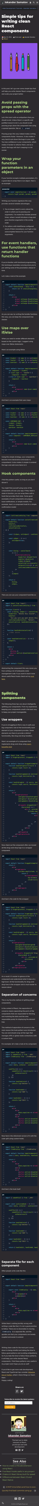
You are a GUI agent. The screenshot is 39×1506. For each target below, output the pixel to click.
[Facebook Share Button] (17, 1391)
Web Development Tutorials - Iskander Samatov (19, 8)
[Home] (2, 3)
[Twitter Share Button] (22, 1391)
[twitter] (22, 1450)
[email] (16, 1450)
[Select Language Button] (3, 1503)
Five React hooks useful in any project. (18, 1471)
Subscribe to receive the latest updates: (19, 1399)
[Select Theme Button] (30, 2)
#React (6, 39)
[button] (37, 2)
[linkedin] (19, 1450)
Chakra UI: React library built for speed (18, 1474)
